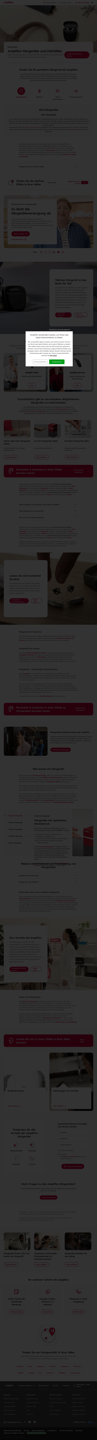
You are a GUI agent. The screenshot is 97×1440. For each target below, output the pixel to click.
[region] (49, 348)
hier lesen (53, 355)
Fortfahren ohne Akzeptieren (59, 330)
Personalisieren (40, 362)
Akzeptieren (57, 362)
